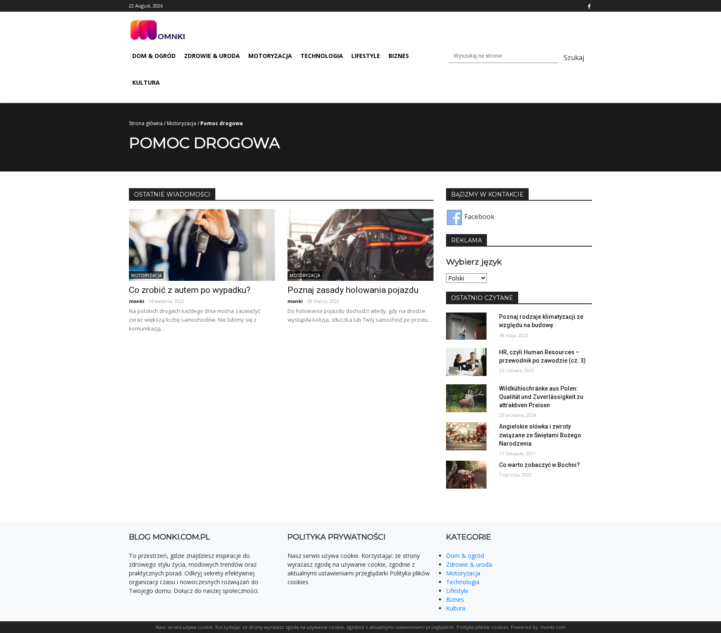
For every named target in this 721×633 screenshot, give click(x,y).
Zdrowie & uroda (212, 56)
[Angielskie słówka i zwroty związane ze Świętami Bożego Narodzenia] (466, 435)
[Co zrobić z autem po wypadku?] (202, 244)
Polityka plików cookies (482, 627)
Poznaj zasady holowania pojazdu (352, 290)
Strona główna (146, 123)
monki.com (553, 627)
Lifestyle (365, 56)
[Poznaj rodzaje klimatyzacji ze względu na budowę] (466, 325)
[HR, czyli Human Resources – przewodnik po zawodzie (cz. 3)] (466, 361)
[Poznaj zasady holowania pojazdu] (360, 244)
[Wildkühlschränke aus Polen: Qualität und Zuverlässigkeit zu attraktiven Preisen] (466, 397)
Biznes (398, 56)
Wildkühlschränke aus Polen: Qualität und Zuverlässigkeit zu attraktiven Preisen (541, 397)
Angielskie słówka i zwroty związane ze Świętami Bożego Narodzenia (540, 434)
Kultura (146, 82)
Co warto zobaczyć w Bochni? (539, 465)
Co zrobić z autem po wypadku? (189, 290)
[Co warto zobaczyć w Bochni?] (466, 474)
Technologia (321, 56)
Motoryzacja (270, 56)
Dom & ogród (154, 56)
